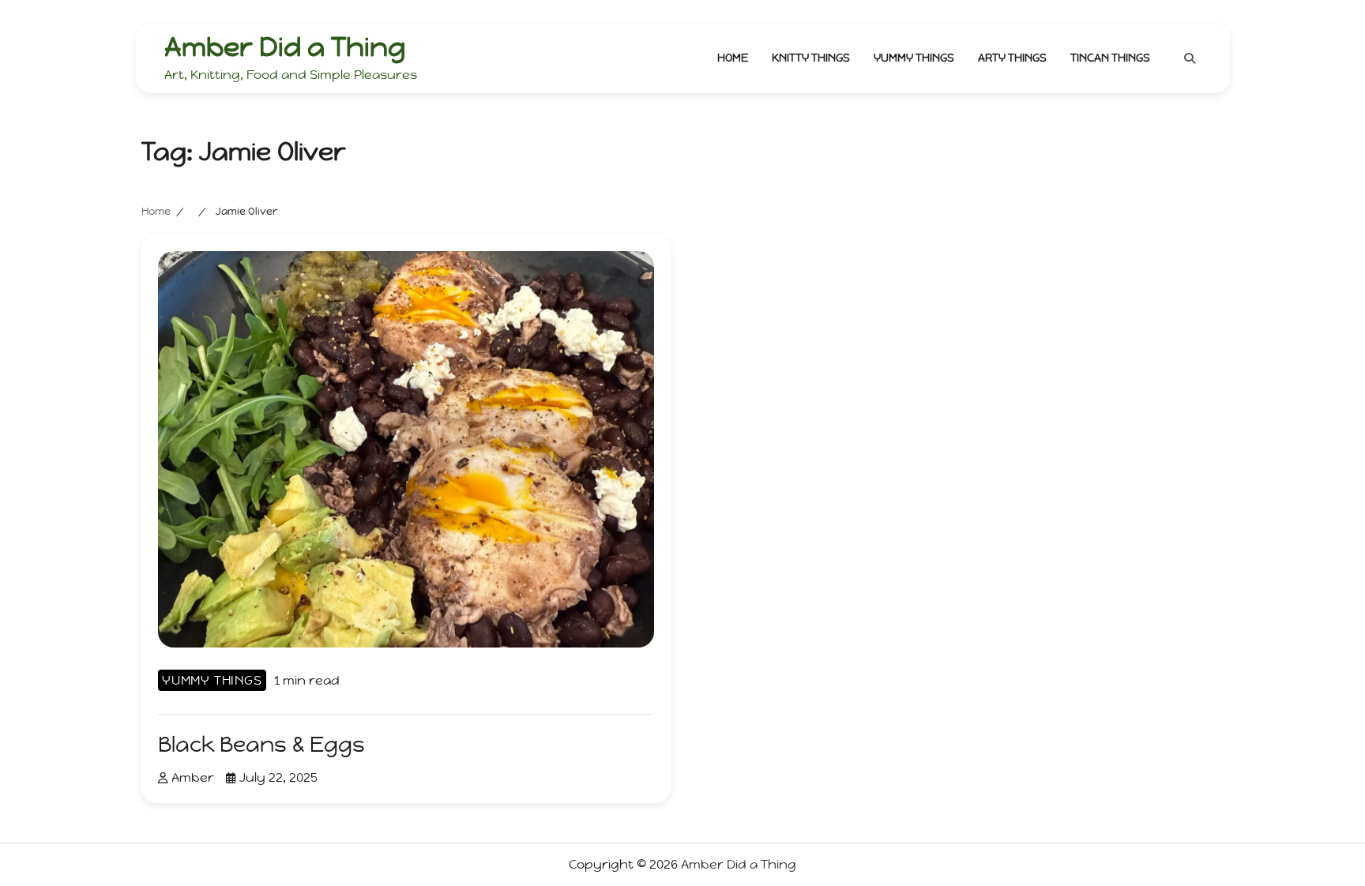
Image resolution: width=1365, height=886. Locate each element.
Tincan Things (1110, 58)
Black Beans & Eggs (261, 744)
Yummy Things (914, 58)
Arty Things (1012, 58)
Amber (192, 777)
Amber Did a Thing (284, 46)
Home (732, 58)
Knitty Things (811, 58)
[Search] (1189, 58)
